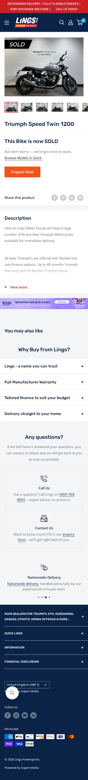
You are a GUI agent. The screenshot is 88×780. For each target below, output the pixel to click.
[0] (80, 22)
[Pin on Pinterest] (63, 197)
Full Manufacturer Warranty (30, 382)
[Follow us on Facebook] (8, 715)
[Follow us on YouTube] (25, 715)
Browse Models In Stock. (23, 158)
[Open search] (61, 22)
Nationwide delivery (22, 583)
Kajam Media (30, 691)
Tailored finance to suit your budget (37, 397)
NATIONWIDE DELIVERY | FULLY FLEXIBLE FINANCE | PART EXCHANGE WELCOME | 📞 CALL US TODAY (44, 6)
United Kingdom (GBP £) (23, 685)
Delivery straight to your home (33, 413)
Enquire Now (22, 171)
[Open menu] (7, 22)
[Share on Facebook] (54, 197)
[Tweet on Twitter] (72, 197)
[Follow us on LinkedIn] (33, 715)
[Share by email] (80, 197)
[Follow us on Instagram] (16, 715)
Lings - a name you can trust (31, 366)
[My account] (70, 22)
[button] (12, 692)
